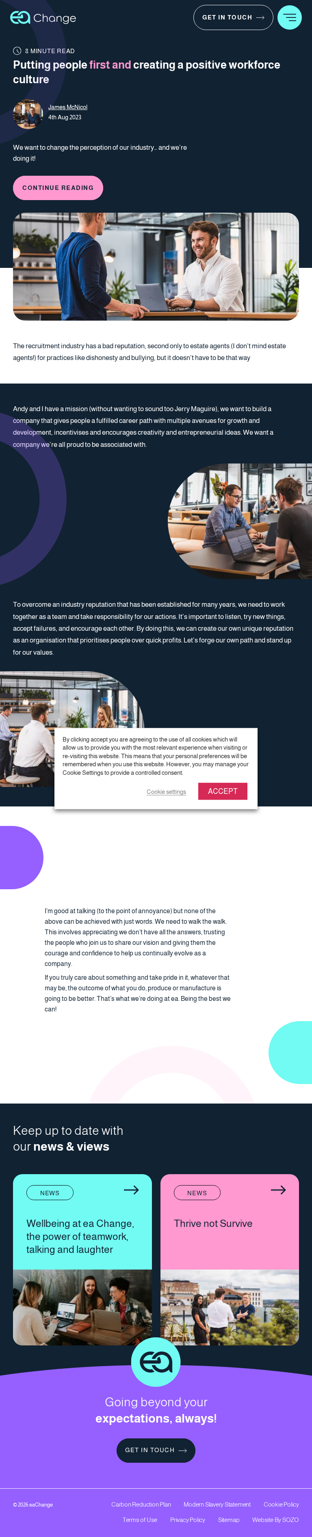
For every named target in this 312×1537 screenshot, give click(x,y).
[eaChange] (43, 16)
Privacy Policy (187, 1519)
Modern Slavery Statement (217, 1504)
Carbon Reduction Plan (141, 1504)
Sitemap (228, 1519)
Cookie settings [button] (166, 792)
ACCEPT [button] (223, 791)
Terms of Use (140, 1519)
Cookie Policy (281, 1504)
